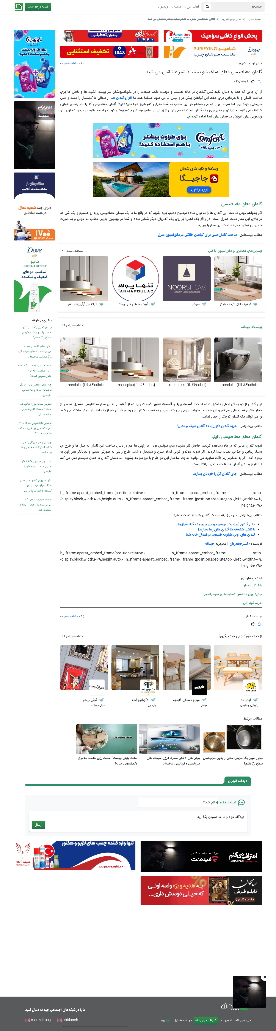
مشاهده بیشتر (74, 251)
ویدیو (164, 7)
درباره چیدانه (243, 1020)
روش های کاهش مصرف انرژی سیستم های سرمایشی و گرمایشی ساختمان (35, 351)
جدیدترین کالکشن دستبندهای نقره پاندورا (232, 594)
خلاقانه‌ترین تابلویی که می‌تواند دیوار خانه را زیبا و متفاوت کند (36, 505)
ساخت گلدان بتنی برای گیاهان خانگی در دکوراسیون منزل (197, 235)
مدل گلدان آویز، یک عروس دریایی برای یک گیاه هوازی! (216, 524)
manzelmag (40, 1020)
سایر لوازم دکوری (250, 63)
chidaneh (70, 1020)
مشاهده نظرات (69, 63)
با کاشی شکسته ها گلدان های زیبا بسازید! (226, 530)
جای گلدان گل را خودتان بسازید (215, 474)
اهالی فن (193, 7)
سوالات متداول (183, 1020)
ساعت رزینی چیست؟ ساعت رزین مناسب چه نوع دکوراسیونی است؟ (35, 371)
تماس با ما (226, 1020)
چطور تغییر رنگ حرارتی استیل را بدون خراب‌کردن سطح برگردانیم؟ (37, 332)
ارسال (38, 825)
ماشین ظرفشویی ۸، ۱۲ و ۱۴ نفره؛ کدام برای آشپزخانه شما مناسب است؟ (35, 428)
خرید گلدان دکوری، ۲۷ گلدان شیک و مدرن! (207, 426)
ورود (163, 1020)
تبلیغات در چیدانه (205, 1020)
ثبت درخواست (38, 7)
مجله (177, 7)
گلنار (248, 616)
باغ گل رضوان (252, 585)
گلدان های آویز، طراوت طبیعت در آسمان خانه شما (220, 535)
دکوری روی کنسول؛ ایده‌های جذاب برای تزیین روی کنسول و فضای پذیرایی (35, 485)
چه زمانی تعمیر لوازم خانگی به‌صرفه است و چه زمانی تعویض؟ (35, 390)
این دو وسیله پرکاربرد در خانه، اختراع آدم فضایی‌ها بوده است (36, 447)
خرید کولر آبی (252, 603)
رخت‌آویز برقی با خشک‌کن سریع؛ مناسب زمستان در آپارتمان (36, 466)
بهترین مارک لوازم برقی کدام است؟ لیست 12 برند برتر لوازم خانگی (35, 409)
